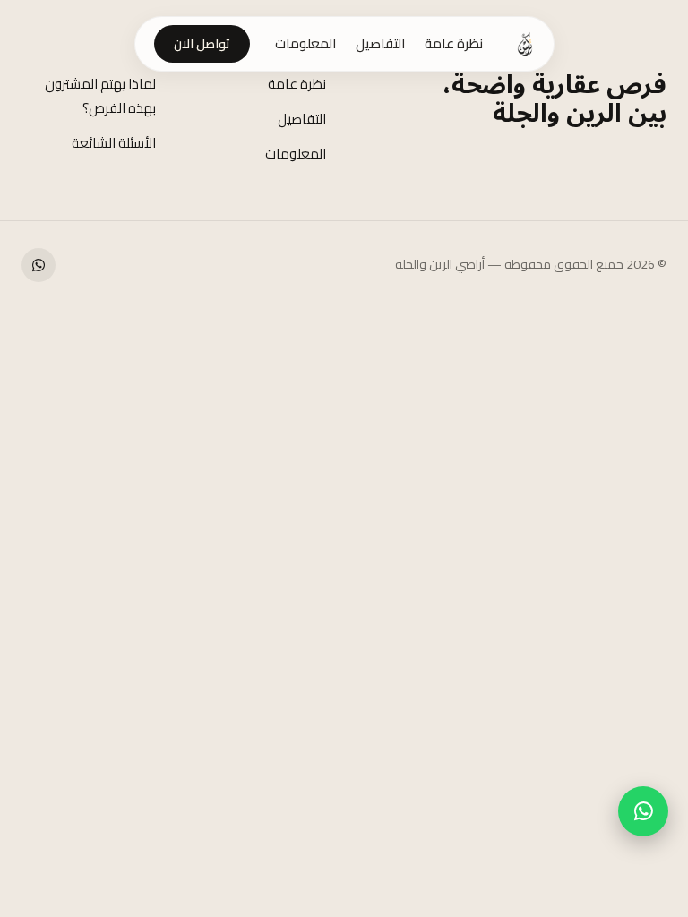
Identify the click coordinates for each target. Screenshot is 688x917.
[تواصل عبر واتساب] (643, 811)
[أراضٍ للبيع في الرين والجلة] (525, 44)
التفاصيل (380, 44)
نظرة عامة (454, 44)
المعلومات (305, 44)
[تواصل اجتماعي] (39, 265)
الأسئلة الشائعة (114, 143)
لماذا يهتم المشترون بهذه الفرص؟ (100, 96)
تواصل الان (202, 44)
